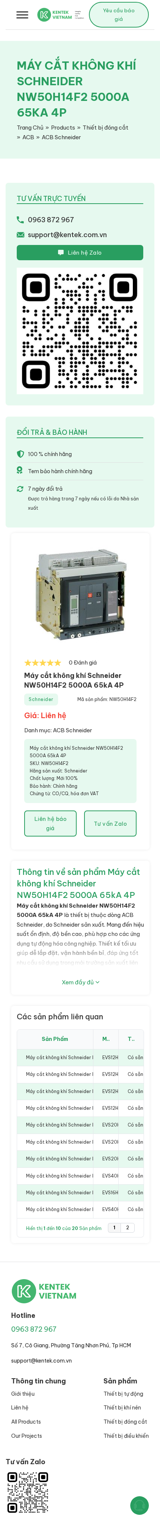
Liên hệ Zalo (85, 252)
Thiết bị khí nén (122, 1407)
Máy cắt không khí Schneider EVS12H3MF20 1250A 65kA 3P (92, 1108)
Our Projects (26, 1436)
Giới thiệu (23, 1393)
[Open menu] (22, 15)
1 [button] (114, 1227)
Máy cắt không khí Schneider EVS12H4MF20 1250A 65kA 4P (92, 1074)
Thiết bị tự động (123, 1393)
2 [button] (127, 1227)
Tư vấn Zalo (110, 823)
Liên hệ (20, 1407)
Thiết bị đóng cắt (125, 1421)
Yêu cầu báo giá (119, 14)
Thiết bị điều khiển (126, 1436)
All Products (26, 1421)
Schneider (41, 699)
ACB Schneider (72, 730)
